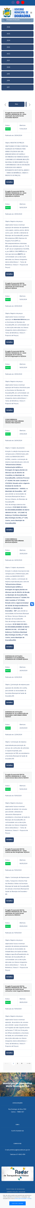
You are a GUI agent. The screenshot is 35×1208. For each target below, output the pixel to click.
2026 (8, 27)
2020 (8, 67)
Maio (16, 104)
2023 (8, 47)
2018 (8, 80)
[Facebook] (13, 2)
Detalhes (9, 182)
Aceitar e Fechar (17, 1203)
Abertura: (23, 125)
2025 (8, 34)
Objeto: (7, 143)
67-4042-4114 (20, 1154)
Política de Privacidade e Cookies (23, 1199)
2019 (8, 74)
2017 (8, 87)
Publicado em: (9, 135)
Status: (7, 125)
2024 (8, 40)
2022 (8, 54)
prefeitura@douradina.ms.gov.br (19, 1150)
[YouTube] (22, 2)
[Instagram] (18, 2)
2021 (8, 60)
